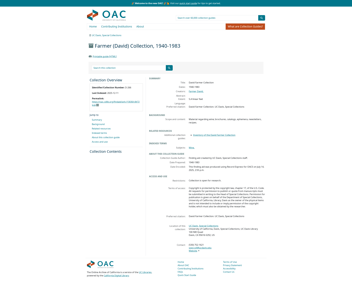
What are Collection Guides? (245, 26)
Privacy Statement (232, 265)
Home (93, 26)
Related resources (101, 128)
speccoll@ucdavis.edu (200, 247)
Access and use (100, 141)
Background (98, 124)
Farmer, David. (196, 91)
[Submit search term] (261, 18)
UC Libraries (145, 272)
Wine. (192, 147)
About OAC (183, 265)
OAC (106, 15)
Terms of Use (230, 261)
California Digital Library (116, 275)
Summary (97, 119)
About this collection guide (106, 137)
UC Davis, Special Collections (106, 35)
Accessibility (229, 268)
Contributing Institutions (116, 26)
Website (193, 250)
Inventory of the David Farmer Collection (214, 135)
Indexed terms (99, 132)
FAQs (180, 271)
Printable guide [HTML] (105, 56)
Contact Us (228, 271)
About (140, 26)
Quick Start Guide (187, 275)
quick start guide (188, 3)
